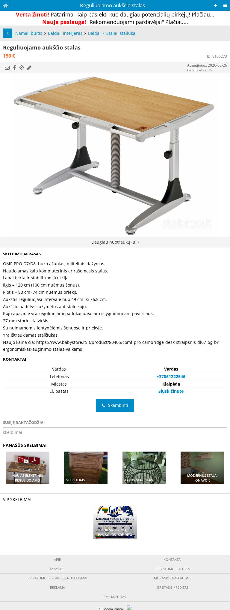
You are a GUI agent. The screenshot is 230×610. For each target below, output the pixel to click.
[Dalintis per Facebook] (14, 67)
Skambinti (118, 405)
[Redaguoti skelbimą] (29, 67)
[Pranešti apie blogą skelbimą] (21, 67)
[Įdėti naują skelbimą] (215, 5)
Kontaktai (172, 559)
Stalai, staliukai (121, 33)
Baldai (94, 33)
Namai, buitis (28, 33)
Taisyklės (57, 568)
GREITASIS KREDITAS (172, 587)
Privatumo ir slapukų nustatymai (57, 578)
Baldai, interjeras (65, 33)
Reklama (57, 587)
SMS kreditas (115, 596)
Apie (57, 559)
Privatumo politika (172, 568)
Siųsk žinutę (171, 391)
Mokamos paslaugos (172, 578)
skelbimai (12, 432)
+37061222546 (171, 376)
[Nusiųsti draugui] (7, 67)
